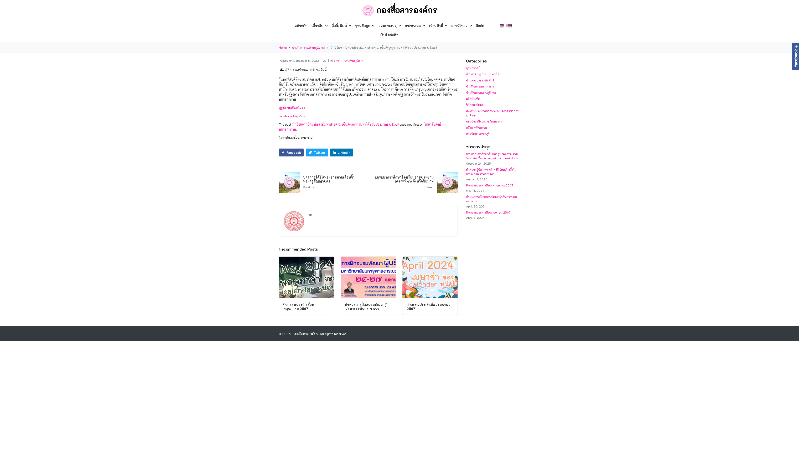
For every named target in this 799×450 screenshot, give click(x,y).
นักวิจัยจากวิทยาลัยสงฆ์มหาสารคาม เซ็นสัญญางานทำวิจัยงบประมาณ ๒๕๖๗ (345, 124)
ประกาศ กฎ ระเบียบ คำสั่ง (482, 74)
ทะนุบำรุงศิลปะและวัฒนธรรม (484, 121)
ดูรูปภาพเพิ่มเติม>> (292, 107)
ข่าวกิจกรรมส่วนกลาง (480, 86)
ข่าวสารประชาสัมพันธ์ (480, 80)
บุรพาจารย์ (473, 68)
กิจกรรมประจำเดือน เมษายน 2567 (488, 212)
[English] (502, 25)
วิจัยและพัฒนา (475, 105)
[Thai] (510, 25)
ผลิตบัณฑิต (473, 99)
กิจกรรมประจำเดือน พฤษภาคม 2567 (489, 185)
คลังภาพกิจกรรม (476, 128)
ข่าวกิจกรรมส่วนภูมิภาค (348, 60)
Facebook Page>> (292, 116)
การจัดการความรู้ (477, 134)
